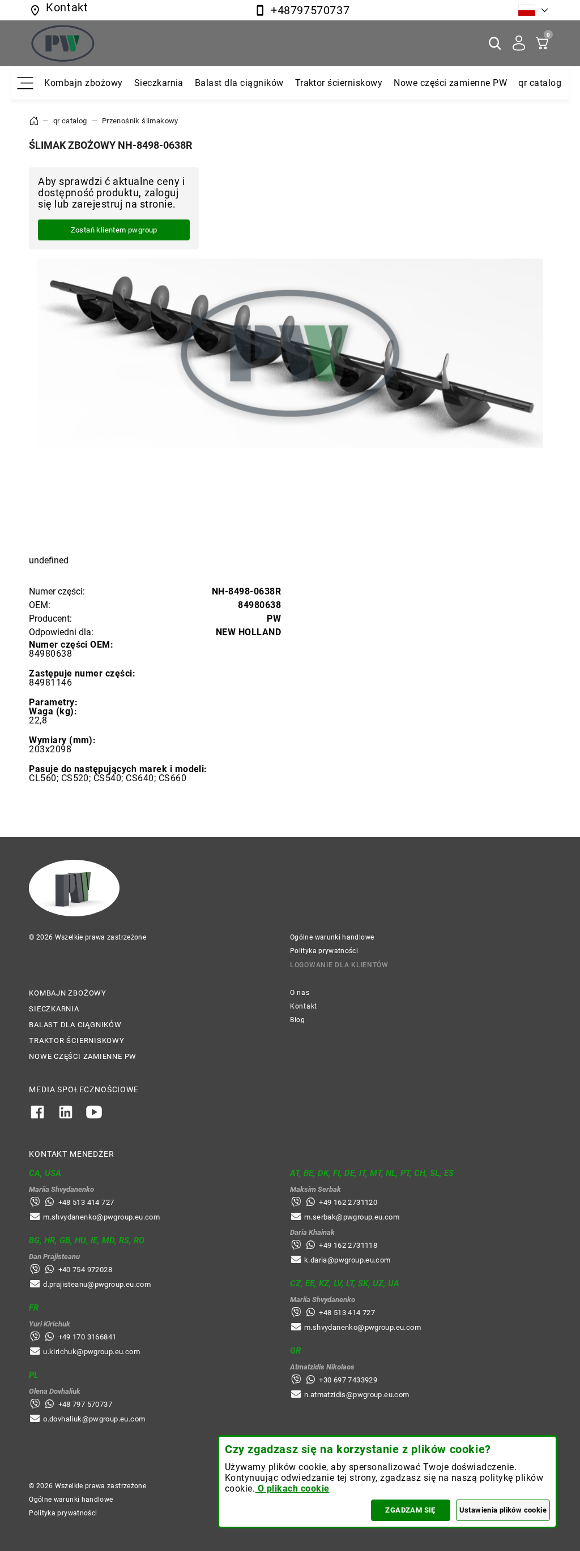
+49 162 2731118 (348, 1245)
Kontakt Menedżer (71, 1153)
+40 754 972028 (85, 1269)
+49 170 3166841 (87, 1337)
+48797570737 (310, 10)
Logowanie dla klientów (339, 965)
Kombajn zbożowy (83, 82)
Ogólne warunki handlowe (332, 937)
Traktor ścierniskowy (339, 82)
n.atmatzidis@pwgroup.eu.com (357, 1394)
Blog (297, 1020)
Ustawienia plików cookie (503, 1510)
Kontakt (303, 1006)
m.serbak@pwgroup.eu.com (351, 1217)
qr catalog (539, 82)
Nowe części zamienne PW (450, 82)
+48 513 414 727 (86, 1202)
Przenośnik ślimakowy (140, 121)
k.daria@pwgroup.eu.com (347, 1260)
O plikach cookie (292, 1488)
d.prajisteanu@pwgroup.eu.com (97, 1284)
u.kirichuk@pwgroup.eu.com (91, 1351)
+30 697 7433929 (348, 1380)
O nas (300, 993)
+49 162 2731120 (348, 1202)
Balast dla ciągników (239, 82)
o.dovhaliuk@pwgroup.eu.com (94, 1419)
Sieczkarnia (159, 82)
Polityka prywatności (324, 951)
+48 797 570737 (85, 1404)
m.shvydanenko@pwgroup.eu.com (101, 1217)
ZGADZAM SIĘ (410, 1510)
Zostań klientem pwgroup (114, 230)
